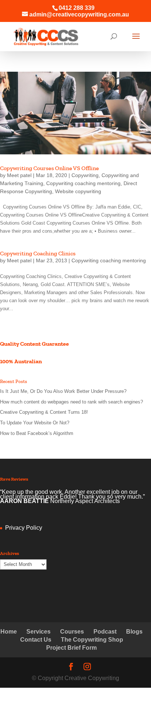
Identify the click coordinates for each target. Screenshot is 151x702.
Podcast (105, 631)
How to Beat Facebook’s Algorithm (36, 433)
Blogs (134, 631)
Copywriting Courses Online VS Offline (49, 168)
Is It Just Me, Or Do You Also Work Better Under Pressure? (63, 391)
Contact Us (35, 640)
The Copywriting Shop (92, 640)
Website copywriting (78, 191)
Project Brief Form (71, 648)
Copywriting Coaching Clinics (38, 253)
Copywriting (85, 175)
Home (8, 631)
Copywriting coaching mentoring (83, 183)
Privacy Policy (23, 528)
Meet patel (19, 175)
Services (38, 631)
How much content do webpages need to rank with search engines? (71, 402)
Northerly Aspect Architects (85, 501)
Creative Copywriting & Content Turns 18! (44, 412)
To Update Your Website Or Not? (34, 422)
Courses (72, 631)
